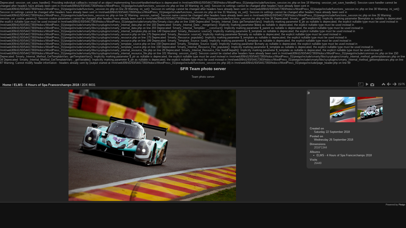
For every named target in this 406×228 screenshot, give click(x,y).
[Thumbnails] (383, 84)
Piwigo (402, 204)
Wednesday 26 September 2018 (333, 139)
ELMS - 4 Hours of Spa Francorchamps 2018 (46, 85)
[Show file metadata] (372, 84)
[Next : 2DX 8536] (394, 84)
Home (7, 85)
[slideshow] (367, 84)
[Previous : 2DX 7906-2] (389, 84)
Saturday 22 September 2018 (332, 131)
